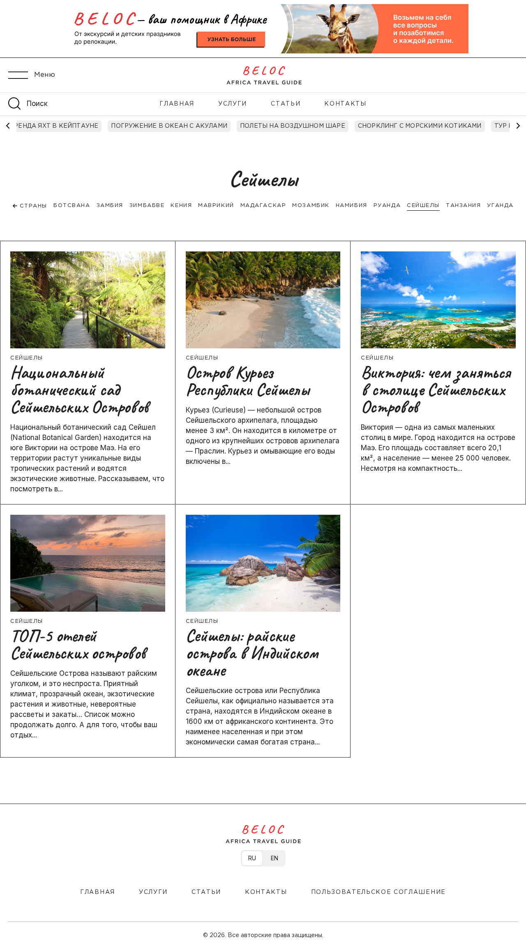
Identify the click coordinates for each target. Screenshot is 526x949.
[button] (518, 126)
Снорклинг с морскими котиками (318, 126)
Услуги (232, 103)
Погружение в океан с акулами (67, 126)
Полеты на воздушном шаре (191, 126)
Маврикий (216, 205)
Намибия (351, 205)
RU (252, 858)
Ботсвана (71, 205)
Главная (176, 103)
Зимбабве (146, 205)
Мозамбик (310, 205)
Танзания (463, 205)
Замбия (110, 205)
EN (274, 858)
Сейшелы (423, 205)
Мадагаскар (263, 205)
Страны (32, 206)
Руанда (387, 205)
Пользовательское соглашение (378, 892)
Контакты (345, 103)
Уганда (500, 205)
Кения (181, 205)
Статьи (285, 103)
